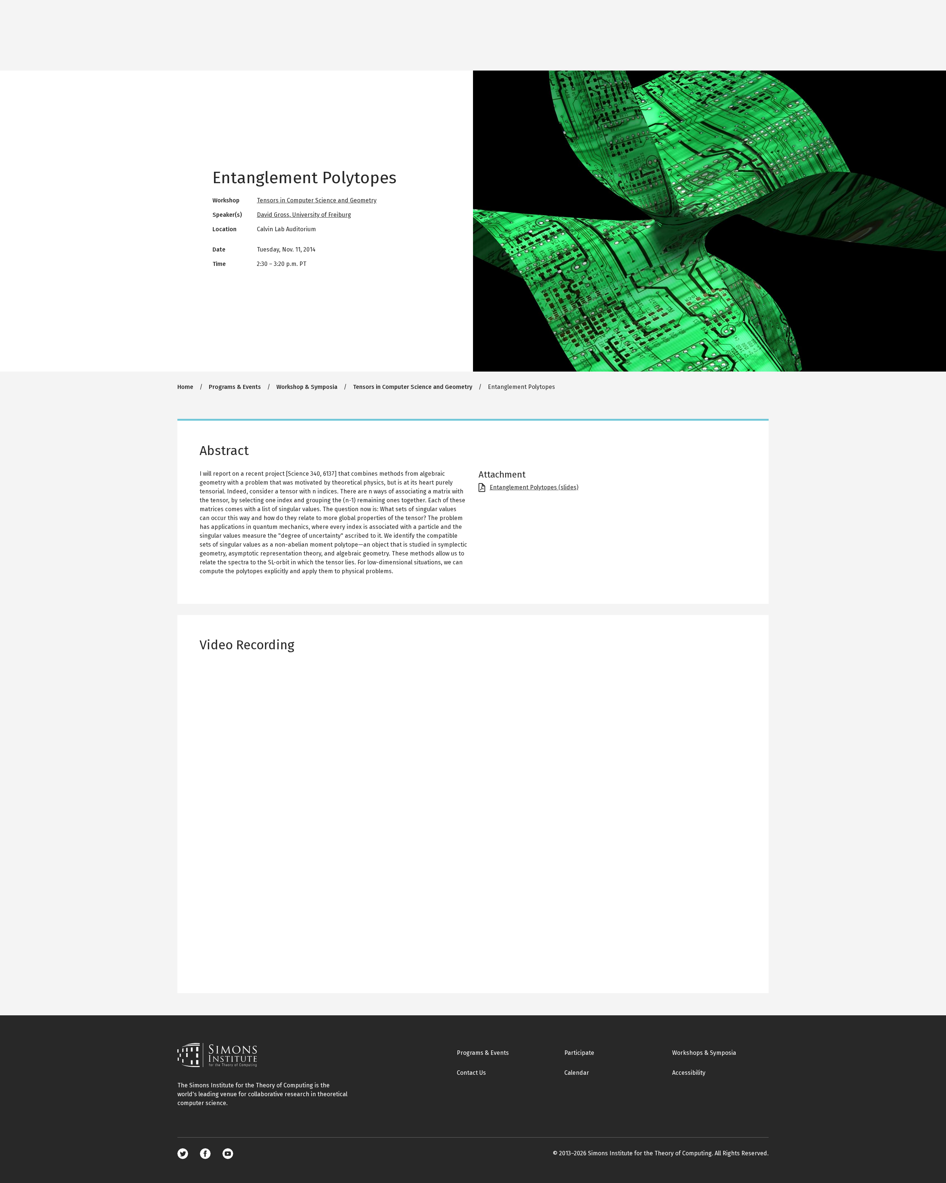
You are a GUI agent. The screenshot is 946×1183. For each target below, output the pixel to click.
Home (185, 386)
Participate (579, 1052)
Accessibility (688, 1072)
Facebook (205, 1153)
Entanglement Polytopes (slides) (534, 487)
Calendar (576, 1072)
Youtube (227, 1153)
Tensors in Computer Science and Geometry (317, 200)
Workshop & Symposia (306, 386)
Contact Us (471, 1072)
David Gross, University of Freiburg (304, 214)
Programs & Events (235, 386)
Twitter (182, 1153)
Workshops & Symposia (704, 1052)
